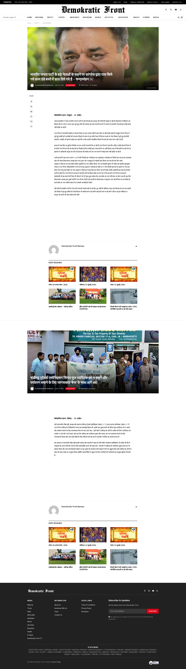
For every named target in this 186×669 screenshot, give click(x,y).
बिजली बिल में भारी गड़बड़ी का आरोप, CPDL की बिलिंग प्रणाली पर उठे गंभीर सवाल (123, 308)
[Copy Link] (31, 126)
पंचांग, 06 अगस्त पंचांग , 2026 (23, 2)
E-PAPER (146, 17)
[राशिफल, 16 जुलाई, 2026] (93, 274)
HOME (29, 17)
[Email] (31, 121)
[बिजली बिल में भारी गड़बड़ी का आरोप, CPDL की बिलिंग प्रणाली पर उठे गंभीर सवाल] (123, 296)
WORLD (98, 17)
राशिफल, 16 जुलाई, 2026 (88, 285)
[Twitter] (31, 106)
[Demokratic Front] (93, 9)
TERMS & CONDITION (137, 2)
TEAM (125, 2)
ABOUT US (117, 2)
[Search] (178, 17)
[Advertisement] (93, 103)
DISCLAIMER (165, 2)
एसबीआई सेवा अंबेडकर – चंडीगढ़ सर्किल (60, 307)
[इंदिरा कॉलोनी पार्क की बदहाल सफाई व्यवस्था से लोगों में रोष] (93, 296)
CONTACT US (176, 2)
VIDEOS (156, 17)
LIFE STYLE (109, 17)
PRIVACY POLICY (152, 2)
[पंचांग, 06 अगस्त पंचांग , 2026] (62, 274)
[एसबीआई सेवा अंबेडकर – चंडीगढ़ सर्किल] (62, 296)
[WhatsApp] (31, 116)
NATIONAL (39, 17)
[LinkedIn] (31, 111)
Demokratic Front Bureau (45, 85)
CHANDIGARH (70, 85)
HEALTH (136, 17)
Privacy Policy (148, 617)
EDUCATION (123, 17)
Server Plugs (56, 662)
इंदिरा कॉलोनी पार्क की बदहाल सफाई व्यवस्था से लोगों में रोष (93, 308)
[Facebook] (31, 101)
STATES (61, 17)
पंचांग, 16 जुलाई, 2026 (117, 285)
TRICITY (50, 17)
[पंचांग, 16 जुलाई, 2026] (123, 274)
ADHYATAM (87, 17)
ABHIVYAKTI (74, 17)
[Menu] (182, 17)
